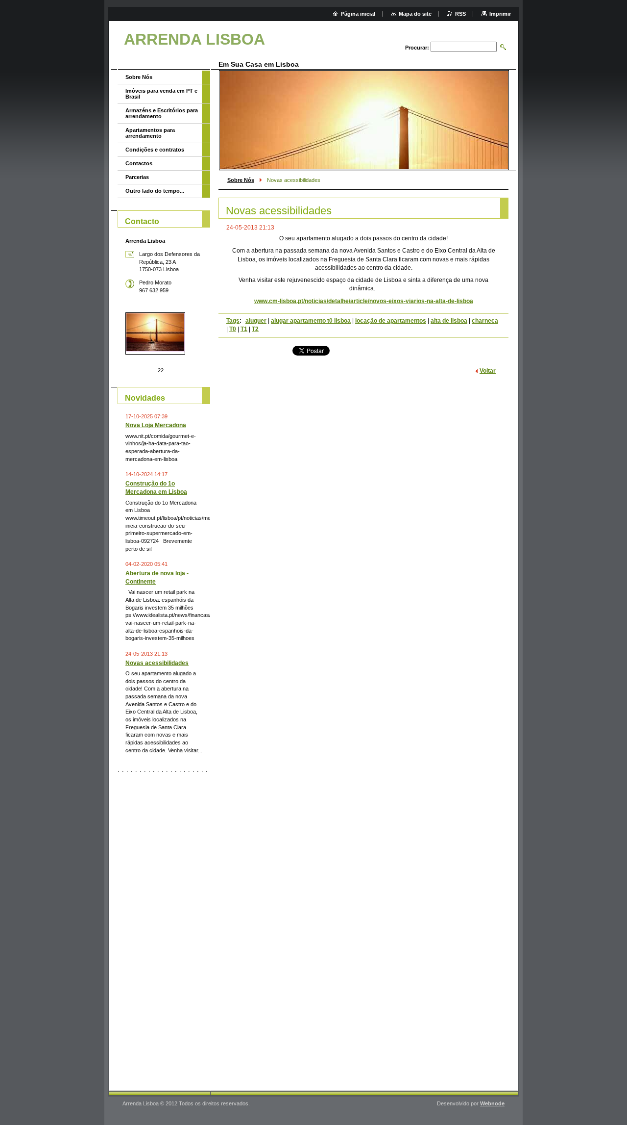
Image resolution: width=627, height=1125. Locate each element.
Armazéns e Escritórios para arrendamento (161, 113)
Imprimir (500, 14)
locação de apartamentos (390, 320)
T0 (232, 329)
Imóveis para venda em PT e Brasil (161, 94)
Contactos (138, 163)
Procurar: (417, 48)
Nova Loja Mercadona (155, 425)
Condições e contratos (154, 150)
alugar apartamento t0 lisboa (311, 320)
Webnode (492, 1103)
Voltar (488, 370)
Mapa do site (415, 14)
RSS (460, 14)
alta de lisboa (449, 320)
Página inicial (358, 14)
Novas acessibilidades (157, 663)
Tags (233, 320)
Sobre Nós (240, 180)
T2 (255, 329)
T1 (244, 329)
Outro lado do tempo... (154, 191)
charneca (485, 320)
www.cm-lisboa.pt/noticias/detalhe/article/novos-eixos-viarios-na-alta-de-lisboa (363, 301)
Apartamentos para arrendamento (150, 133)
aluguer (255, 320)
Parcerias (137, 177)
